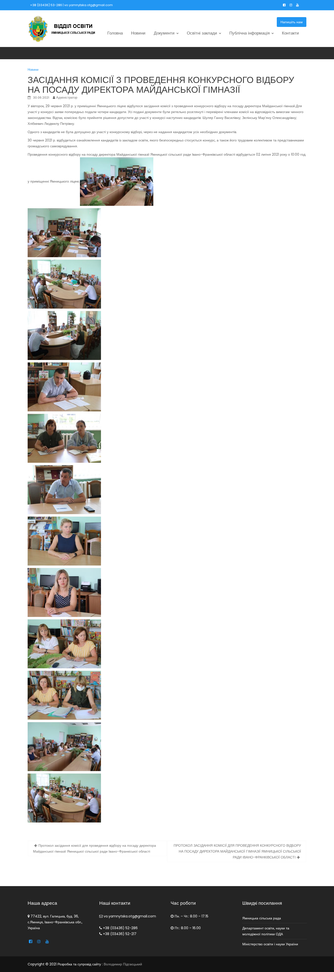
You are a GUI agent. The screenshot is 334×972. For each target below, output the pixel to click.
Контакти (290, 33)
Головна (115, 33)
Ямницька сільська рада (261, 918)
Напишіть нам (291, 22)
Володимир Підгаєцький (123, 964)
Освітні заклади (202, 33)
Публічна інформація (249, 33)
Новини (138, 33)
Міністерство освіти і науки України (270, 944)
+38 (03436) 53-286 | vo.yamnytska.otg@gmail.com (71, 5)
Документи (164, 33)
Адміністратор (66, 97)
